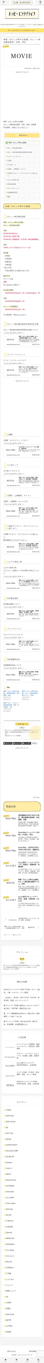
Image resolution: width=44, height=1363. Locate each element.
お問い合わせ (11, 1351)
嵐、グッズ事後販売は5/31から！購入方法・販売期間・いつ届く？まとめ (22, 1015)
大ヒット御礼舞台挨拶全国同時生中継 (19, 152)
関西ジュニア (11, 1291)
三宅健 (8, 1273)
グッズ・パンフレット (14, 156)
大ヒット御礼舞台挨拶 (14, 148)
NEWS (8, 1139)
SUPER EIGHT (11, 1145)
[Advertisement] (22, 96)
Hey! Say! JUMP (12, 1151)
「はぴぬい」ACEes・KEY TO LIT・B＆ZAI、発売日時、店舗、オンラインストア (21, 999)
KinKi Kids (10, 1116)
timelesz (9, 1162)
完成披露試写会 (12, 192)
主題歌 (9, 160)
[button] (39, 694)
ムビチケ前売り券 (13, 180)
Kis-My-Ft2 (10, 1157)
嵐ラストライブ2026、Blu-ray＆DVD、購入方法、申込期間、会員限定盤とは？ (20, 1023)
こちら (20, 315)
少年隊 (8, 1302)
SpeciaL (9, 1232)
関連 (8, 196)
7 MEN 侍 (9, 1221)
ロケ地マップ (11, 165)
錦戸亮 (8, 1320)
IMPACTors (9, 743)
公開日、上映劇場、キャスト (16, 169)
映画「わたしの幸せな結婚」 (18, 142)
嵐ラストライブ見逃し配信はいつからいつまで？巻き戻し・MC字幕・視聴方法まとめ (22, 1007)
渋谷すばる (10, 1314)
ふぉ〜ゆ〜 (10, 1279)
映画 (35, 743)
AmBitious (10, 1267)
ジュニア (9, 1285)
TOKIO (8, 1110)
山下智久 (9, 1326)
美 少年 (8, 1215)
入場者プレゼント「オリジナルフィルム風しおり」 (22, 174)
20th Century (10, 1121)
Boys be (9, 1262)
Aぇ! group (10, 1250)
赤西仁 (8, 1308)
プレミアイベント (13, 188)
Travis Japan (10, 1203)
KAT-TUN (9, 1133)
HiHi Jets (9, 1209)
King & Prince (11, 1180)
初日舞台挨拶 (11, 184)
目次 (20, 135)
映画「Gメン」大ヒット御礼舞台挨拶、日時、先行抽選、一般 (11, 705)
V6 (7, 1297)
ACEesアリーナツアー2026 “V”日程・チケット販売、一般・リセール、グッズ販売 (22, 991)
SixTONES (10, 1186)
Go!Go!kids (10, 1244)
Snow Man (18, 743)
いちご (22, 727)
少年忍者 (9, 1227)
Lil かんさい (10, 1256)
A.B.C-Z (9, 1168)
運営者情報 (32, 1351)
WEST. (8, 1174)
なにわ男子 (27, 743)
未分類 (8, 1332)
